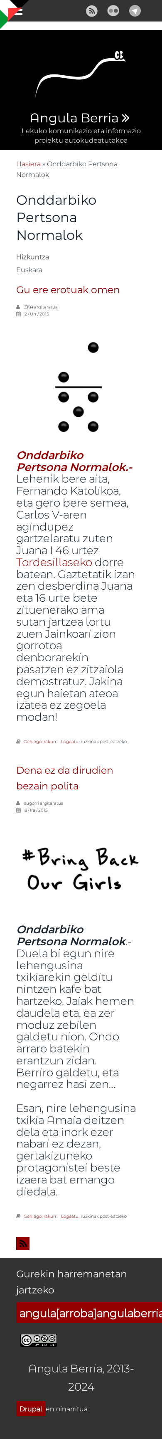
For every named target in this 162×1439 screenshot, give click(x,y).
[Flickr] (113, 9)
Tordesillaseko (54, 562)
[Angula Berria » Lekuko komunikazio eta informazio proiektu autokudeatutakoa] (81, 76)
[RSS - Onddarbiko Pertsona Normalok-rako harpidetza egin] (81, 1243)
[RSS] (92, 9)
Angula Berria (73, 118)
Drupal (31, 1408)
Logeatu (70, 741)
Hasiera (28, 163)
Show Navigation (13, 12)
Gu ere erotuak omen (68, 290)
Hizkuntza (32, 256)
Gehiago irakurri (41, 741)
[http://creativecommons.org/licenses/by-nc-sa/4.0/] (38, 1339)
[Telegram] (135, 9)
